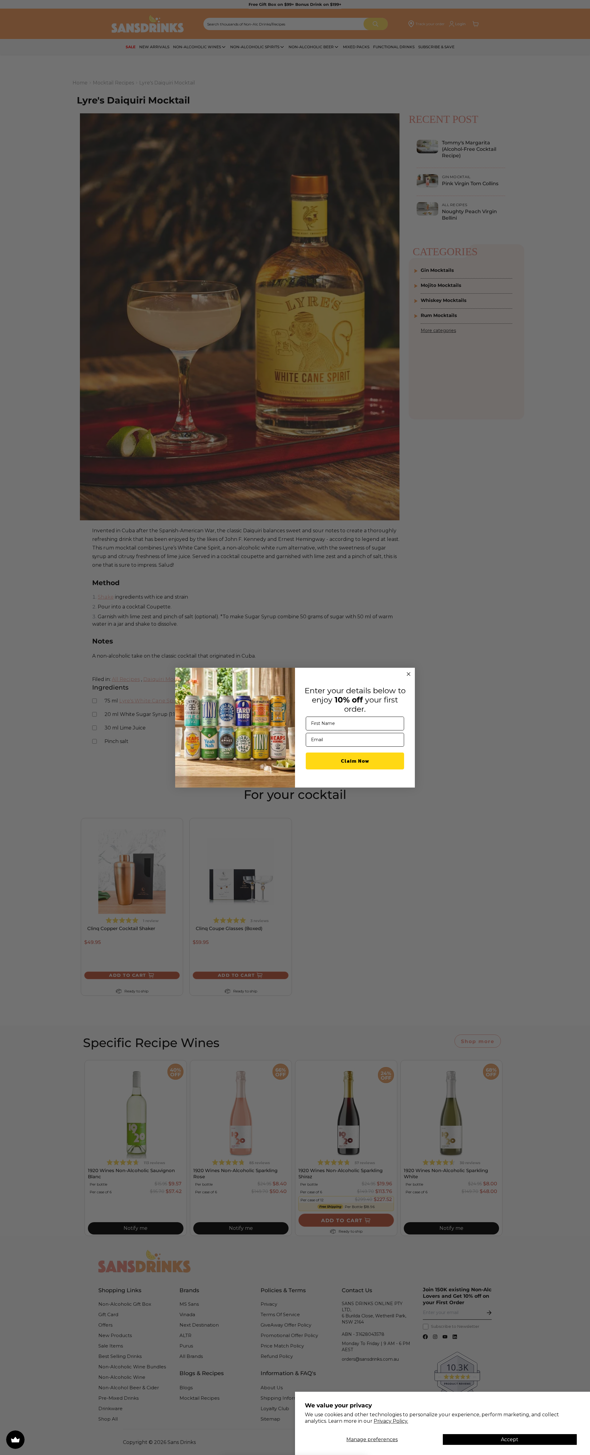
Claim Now (355, 761)
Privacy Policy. (391, 1421)
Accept (509, 1439)
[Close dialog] (408, 674)
